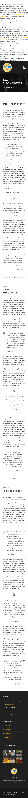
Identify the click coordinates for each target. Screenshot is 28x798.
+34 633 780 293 (10, 708)
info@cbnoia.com (9, 704)
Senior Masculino (7, 733)
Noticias (16, 792)
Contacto (22, 792)
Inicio (4, 792)
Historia (9, 792)
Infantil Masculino (7, 737)
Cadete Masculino (7, 725)
